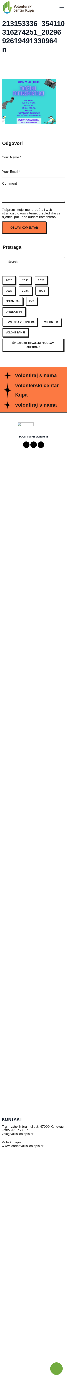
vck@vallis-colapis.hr (17, 1134)
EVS (31, 301)
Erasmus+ (13, 301)
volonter (51, 322)
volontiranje (15, 332)
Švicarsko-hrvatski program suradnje (33, 345)
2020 (9, 280)
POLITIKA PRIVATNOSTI (33, 436)
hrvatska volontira (20, 322)
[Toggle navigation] (62, 7)
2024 (25, 290)
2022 (41, 280)
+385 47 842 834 (15, 1130)
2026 (41, 290)
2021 (25, 280)
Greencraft (14, 311)
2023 (9, 290)
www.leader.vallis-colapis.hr (22, 1146)
